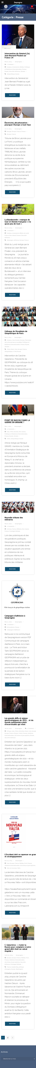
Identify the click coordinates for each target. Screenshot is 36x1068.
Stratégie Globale (14, 531)
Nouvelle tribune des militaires (14, 518)
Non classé (12, 235)
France (19, 131)
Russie (6, 71)
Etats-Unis (14, 349)
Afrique (9, 731)
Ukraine (23, 71)
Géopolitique (11, 74)
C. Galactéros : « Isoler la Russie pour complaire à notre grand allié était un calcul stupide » (18, 948)
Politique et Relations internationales (16, 434)
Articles (9, 529)
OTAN (15, 351)
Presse (24, 69)
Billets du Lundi (24, 233)
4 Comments (10, 429)
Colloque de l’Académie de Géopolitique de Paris (16, 332)
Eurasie (17, 340)
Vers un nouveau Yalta (13, 868)
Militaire (19, 529)
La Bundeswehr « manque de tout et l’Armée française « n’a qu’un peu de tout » (18, 221)
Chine (8, 349)
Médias (22, 67)
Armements (15, 67)
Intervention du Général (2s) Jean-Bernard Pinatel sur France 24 (17, 55)
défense (16, 240)
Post (25, 863)
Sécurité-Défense (14, 71)
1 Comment (10, 64)
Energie (9, 131)
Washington (19, 969)
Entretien (22, 731)
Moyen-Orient (18, 733)
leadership (15, 967)
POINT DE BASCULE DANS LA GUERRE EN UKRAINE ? (17, 421)
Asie (13, 340)
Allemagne (10, 240)
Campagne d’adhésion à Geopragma (15, 616)
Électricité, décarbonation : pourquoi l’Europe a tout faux (18, 123)
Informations (10, 627)
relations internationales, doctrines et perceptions (20, 865)
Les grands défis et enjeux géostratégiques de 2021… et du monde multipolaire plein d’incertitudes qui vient (19, 721)
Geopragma (18, 61)
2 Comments (10, 526)
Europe (14, 131)
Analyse (9, 67)
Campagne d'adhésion (13, 629)
